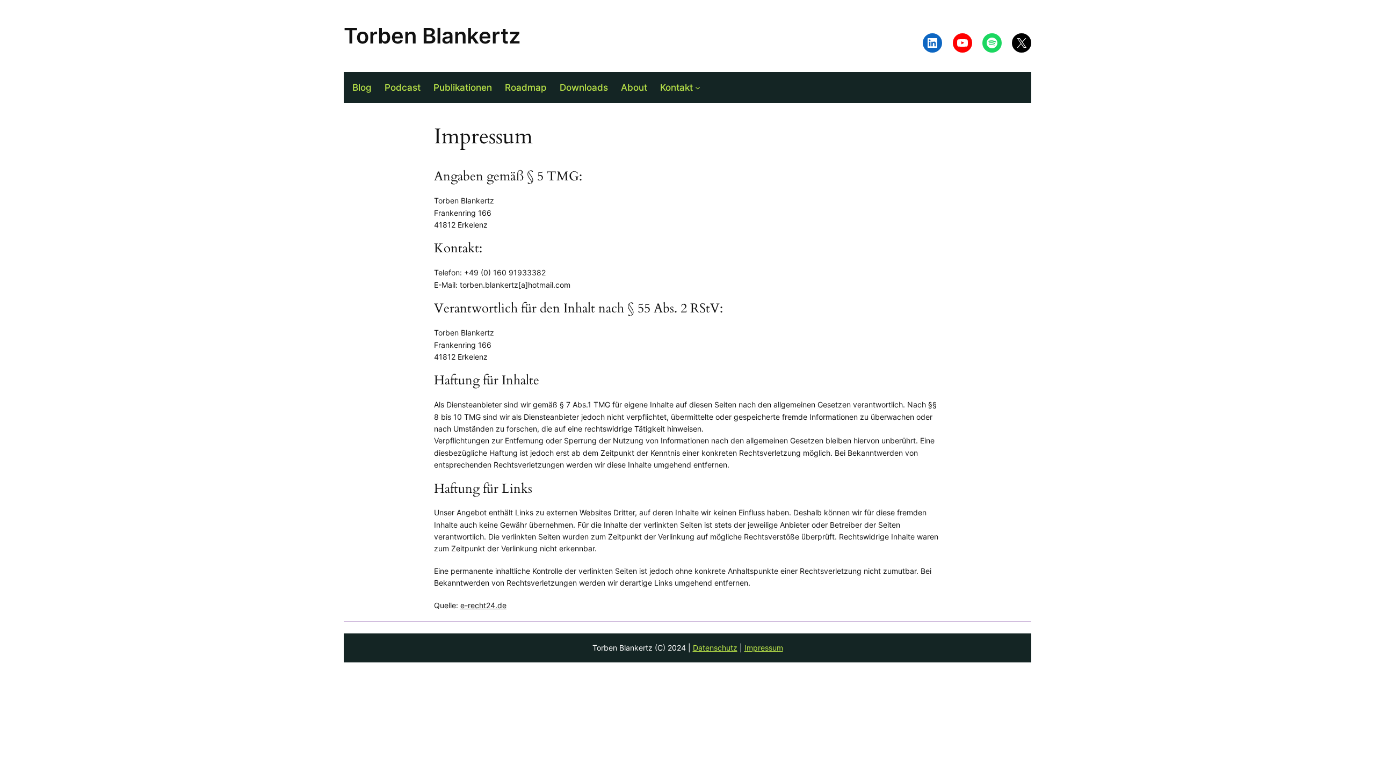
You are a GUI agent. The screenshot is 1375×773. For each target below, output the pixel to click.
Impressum (763, 647)
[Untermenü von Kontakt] (697, 87)
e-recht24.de (483, 605)
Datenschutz (715, 647)
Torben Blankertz (432, 36)
